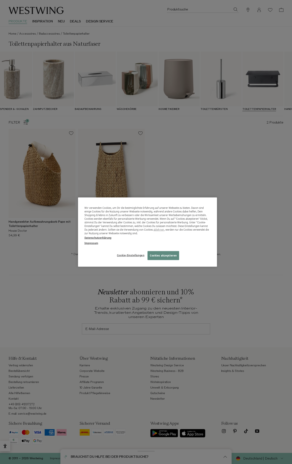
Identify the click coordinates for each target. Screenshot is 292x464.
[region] (147, 232)
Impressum (91, 243)
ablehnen (158, 229)
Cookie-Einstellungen (130, 255)
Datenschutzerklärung (97, 237)
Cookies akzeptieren (163, 255)
